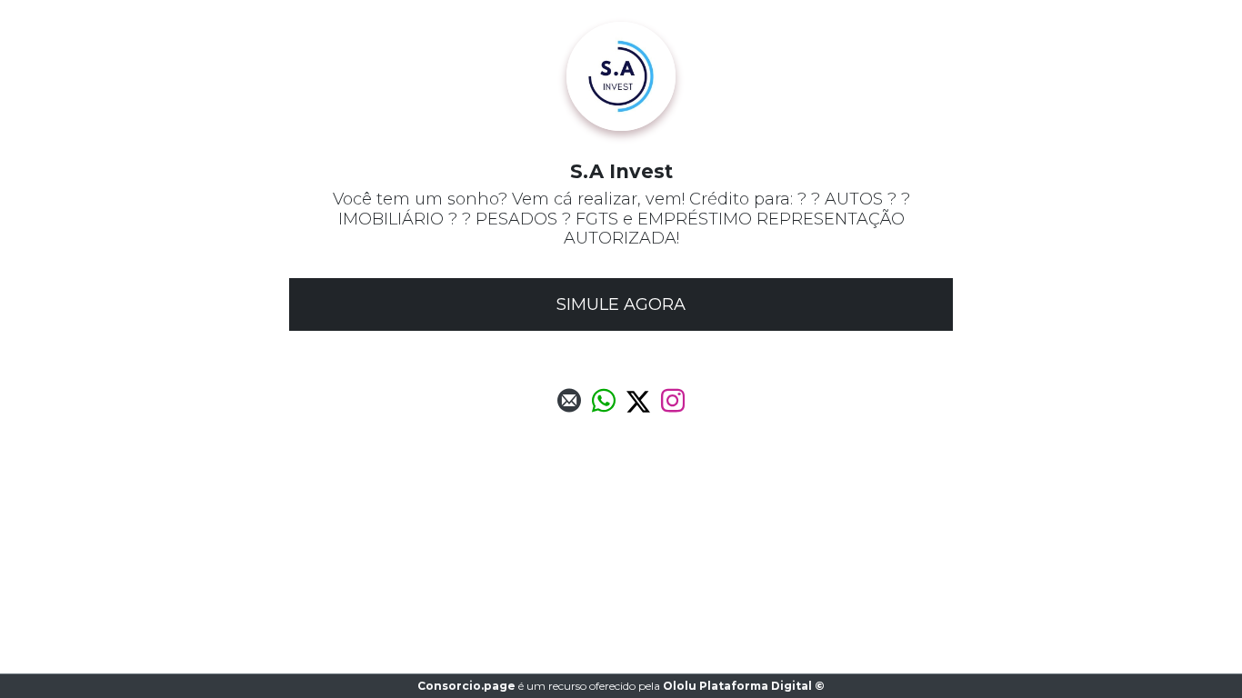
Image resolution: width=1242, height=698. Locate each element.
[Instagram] (673, 405)
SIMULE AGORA (621, 304)
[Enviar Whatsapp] (604, 405)
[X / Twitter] (638, 405)
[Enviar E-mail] (569, 405)
